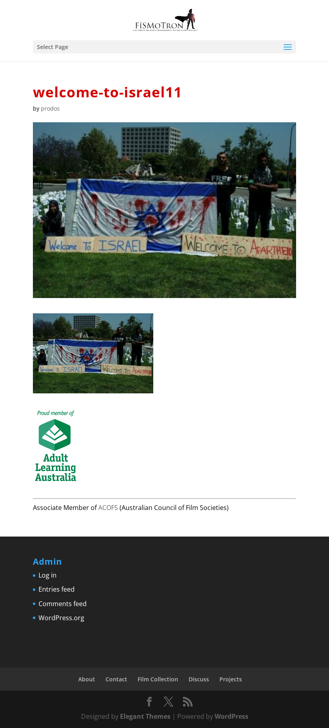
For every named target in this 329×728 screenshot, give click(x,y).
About (86, 679)
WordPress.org (61, 617)
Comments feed (63, 603)
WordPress (231, 716)
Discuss (199, 679)
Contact (116, 679)
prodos (50, 108)
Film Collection (158, 679)
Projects (230, 679)
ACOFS (108, 507)
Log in (48, 575)
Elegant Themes (145, 716)
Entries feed (57, 589)
